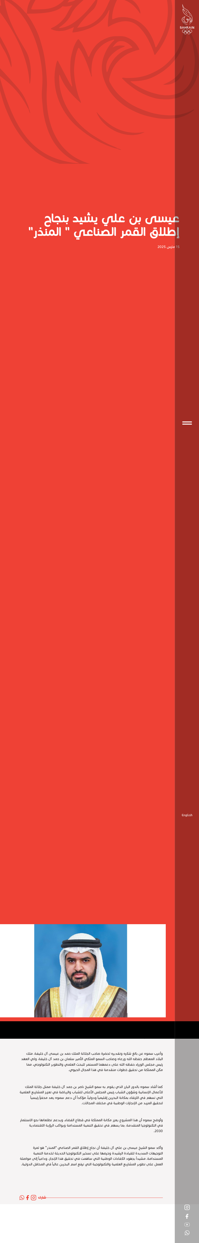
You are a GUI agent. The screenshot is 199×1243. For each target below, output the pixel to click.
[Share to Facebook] (27, 1197)
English (187, 815)
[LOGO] (187, 19)
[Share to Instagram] (33, 1197)
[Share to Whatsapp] (21, 1197)
